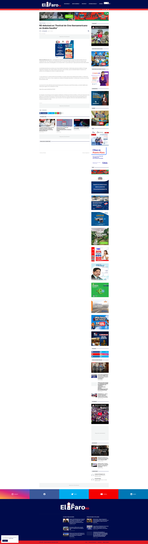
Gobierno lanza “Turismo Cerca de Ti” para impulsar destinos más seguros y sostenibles (103, 465)
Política (51, 9)
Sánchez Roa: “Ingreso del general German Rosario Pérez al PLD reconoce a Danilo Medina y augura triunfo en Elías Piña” (101, 521)
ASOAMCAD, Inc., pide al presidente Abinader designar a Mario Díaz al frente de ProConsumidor (103, 395)
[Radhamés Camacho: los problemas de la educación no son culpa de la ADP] (94, 459)
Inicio (40, 9)
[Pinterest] (58, 113)
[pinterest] (108, 9)
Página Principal (42, 23)
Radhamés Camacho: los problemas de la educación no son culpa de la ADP (103, 458)
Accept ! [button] (5, 540)
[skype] (104, 356)
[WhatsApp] (56, 113)
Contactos (100, 542)
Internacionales (92, 3)
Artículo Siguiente (85, 152)
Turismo (43, 9)
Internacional (48, 23)
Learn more (11, 538)
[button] (105, 3)
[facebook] (95, 352)
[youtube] (106, 9)
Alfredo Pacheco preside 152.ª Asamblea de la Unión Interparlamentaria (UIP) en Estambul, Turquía (64, 129)
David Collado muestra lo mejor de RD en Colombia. (81, 128)
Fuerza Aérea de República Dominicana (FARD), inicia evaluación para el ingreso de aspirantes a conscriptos (103, 376)
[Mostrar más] (63, 113)
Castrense (47, 9)
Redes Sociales (106, 542)
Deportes (84, 3)
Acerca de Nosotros (92, 542)
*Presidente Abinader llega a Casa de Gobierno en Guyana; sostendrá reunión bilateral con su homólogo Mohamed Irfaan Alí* (46, 129)
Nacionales (66, 3)
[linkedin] (95, 356)
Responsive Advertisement (64, 36)
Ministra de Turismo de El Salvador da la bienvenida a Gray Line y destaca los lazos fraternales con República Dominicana (77, 535)
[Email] (60, 113)
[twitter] (104, 9)
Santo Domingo (75, 3)
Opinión (101, 3)
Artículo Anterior (43, 152)
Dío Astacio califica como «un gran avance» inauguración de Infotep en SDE (76, 528)
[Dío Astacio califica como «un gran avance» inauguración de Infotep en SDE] (66, 529)
